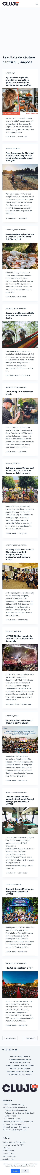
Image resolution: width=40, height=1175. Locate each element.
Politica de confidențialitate (16, 1110)
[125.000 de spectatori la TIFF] (20, 984)
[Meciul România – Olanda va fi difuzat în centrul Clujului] (20, 739)
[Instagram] (9, 1049)
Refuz (25, 1171)
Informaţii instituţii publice (20, 1068)
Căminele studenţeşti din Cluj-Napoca (20, 1065)
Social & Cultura (20, 230)
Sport (16, 716)
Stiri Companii (8, 1153)
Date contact (10, 1116)
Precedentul (11, 1038)
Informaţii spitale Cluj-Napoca (20, 1074)
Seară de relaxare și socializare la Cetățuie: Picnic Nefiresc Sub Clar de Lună (20, 236)
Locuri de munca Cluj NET (12, 1145)
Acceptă (15, 1171)
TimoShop (6, 1148)
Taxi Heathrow (8, 1151)
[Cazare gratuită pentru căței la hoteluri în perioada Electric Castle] (20, 334)
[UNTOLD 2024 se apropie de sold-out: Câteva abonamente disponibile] (20, 657)
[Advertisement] (20, 29)
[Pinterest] (13, 1049)
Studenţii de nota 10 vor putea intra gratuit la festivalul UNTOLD (19, 891)
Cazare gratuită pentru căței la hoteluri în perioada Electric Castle (20, 315)
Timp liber (17, 631)
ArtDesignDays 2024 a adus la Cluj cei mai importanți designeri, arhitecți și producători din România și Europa (19, 554)
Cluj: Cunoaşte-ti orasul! (20, 1062)
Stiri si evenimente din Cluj (20, 1056)
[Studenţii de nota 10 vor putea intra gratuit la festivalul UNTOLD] (20, 910)
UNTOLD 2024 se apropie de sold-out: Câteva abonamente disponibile (19, 638)
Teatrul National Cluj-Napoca (14, 1142)
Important (9, 73)
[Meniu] (37, 4)
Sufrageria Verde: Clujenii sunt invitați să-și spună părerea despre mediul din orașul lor (20, 470)
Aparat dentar (8, 1159)
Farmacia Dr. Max (9, 1156)
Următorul (30, 1038)
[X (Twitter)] (6, 1049)
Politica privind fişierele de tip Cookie (20, 1113)
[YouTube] (16, 1049)
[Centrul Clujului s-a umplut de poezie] (20, 411)
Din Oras (9, 148)
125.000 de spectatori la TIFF (19, 968)
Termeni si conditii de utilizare (20, 1059)
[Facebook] (3, 1049)
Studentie (17, 884)
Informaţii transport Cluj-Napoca (20, 1071)
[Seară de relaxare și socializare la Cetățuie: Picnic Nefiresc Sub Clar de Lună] (20, 256)
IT (14, 73)
